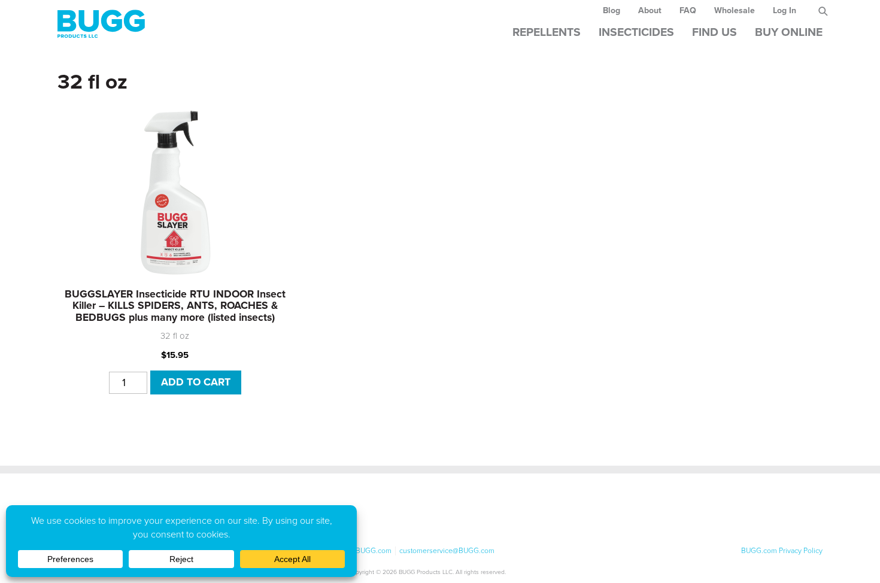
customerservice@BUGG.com (446, 550)
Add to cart (195, 382)
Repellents (546, 32)
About (649, 10)
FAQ (687, 10)
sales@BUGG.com (362, 550)
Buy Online (789, 32)
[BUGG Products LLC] (277, 24)
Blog (611, 10)
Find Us (714, 32)
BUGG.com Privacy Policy (782, 550)
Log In (784, 10)
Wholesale (734, 10)
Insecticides (636, 32)
